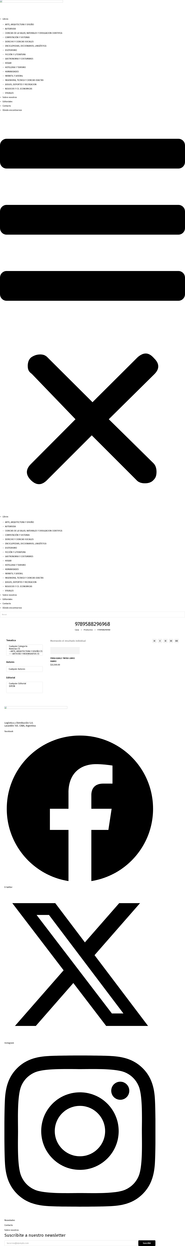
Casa (77, 630)
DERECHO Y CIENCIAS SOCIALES (19, 41)
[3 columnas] (165, 641)
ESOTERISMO (11, 50)
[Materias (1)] (24, 649)
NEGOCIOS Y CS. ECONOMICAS (18, 89)
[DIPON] (24, 686)
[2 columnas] (160, 641)
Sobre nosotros (10, 97)
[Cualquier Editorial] (24, 683)
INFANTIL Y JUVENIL (14, 76)
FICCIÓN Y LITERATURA (15, 54)
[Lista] (154, 641)
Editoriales (7, 101)
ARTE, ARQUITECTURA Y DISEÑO (19, 24)
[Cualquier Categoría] (24, 646)
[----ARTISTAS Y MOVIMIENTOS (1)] (24, 654)
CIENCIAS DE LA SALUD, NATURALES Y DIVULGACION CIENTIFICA (33, 33)
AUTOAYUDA (10, 29)
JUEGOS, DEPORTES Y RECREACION (20, 84)
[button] (92, 313)
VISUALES (9, 93)
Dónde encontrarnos (12, 110)
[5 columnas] (176, 641)
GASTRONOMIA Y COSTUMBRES (19, 59)
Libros (5, 19)
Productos (88, 630)
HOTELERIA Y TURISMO (15, 67)
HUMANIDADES (12, 71)
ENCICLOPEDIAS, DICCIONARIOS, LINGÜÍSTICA (25, 46)
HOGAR (8, 63)
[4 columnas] (171, 641)
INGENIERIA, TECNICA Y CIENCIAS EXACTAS (24, 80)
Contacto (7, 106)
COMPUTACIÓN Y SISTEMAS (17, 37)
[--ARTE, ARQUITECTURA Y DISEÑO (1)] (24, 651)
